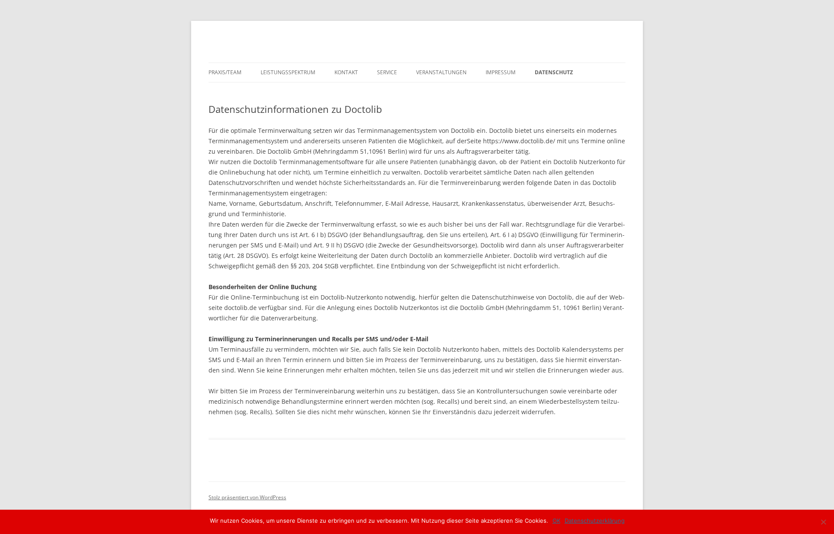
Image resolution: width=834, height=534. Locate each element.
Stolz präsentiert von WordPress (247, 497)
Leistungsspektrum (288, 72)
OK (556, 520)
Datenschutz (554, 72)
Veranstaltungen (441, 72)
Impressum (501, 72)
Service (387, 72)
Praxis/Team (225, 72)
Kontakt (346, 72)
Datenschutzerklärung (595, 520)
